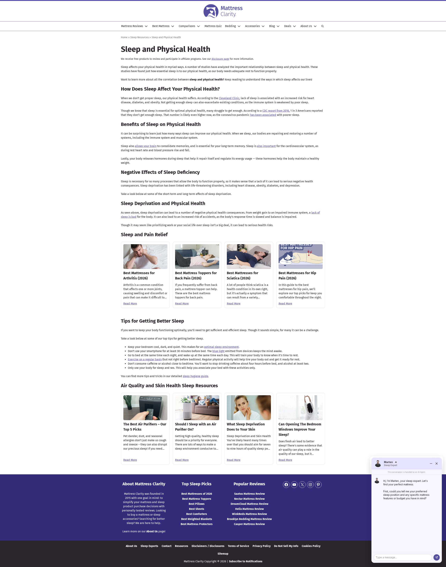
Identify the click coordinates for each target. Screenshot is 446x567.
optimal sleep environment (221, 347)
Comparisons (187, 26)
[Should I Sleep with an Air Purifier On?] (197, 407)
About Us (306, 26)
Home (124, 37)
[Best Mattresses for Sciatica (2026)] (249, 256)
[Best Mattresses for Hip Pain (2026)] (301, 256)
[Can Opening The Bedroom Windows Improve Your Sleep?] (301, 407)
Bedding (230, 26)
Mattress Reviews (132, 26)
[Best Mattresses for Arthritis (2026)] (145, 256)
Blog (272, 26)
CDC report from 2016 (275, 110)
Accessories (252, 26)
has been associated (263, 115)
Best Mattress (160, 26)
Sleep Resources (139, 37)
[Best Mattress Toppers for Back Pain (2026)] (197, 256)
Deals (287, 26)
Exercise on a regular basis (145, 359)
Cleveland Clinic (229, 98)
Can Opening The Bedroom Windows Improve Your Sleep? (300, 429)
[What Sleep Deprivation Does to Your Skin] (249, 407)
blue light (218, 351)
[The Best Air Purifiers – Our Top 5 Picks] (145, 407)
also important (266, 146)
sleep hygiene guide (195, 376)
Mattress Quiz (213, 26)
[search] (322, 26)
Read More (130, 303)
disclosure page (220, 58)
